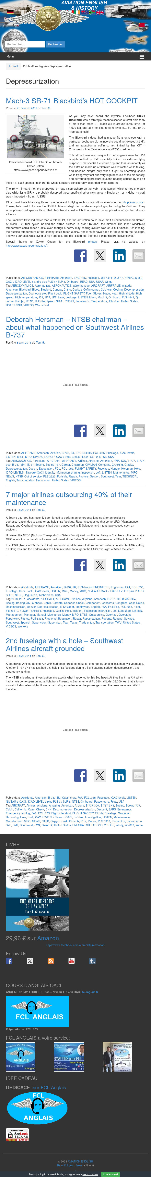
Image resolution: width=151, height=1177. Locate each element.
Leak (61, 297)
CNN (49, 809)
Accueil (13, 66)
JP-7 (120, 278)
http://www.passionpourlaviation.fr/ (27, 245)
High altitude (126, 293)
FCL (57, 468)
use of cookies (90, 1174)
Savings (129, 618)
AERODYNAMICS (32, 278)
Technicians (46, 595)
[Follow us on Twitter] (30, 961)
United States (129, 301)
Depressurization (16, 293)
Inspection (87, 472)
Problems (50, 618)
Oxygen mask (59, 821)
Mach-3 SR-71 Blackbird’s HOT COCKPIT (72, 100)
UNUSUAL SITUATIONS (87, 825)
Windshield (42, 305)
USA (92, 282)
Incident (77, 611)
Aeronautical (42, 285)
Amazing (54, 805)
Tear (118, 476)
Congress (121, 603)
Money (74, 591)
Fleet (137, 607)
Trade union (86, 622)
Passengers (101, 801)
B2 (74, 587)
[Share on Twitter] (100, 255)
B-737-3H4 (19, 464)
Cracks (128, 464)
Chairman (78, 464)
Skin (8, 825)
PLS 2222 (49, 476)
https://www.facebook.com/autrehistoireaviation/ (75, 945)
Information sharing (68, 472)
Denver (31, 607)
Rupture (83, 476)
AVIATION (120, 461)
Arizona (79, 805)
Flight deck (55, 293)
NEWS (10, 476)
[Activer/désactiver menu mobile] (142, 56)
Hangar (115, 468)
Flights (99, 813)
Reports (106, 618)
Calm (31, 809)
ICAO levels (127, 453)
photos (92, 241)
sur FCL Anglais (49, 1087)
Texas (73, 622)
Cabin (47, 603)
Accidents (27, 587)
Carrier (66, 464)
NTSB (103, 457)
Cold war (106, 289)
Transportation (26, 480)
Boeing (39, 464)
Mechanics (54, 614)
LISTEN (83, 297)
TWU (118, 622)
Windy (119, 825)
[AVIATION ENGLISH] (48, 18)
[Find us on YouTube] (71, 961)
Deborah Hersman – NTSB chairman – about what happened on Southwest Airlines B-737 (75, 326)
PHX (83, 821)
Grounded (124, 813)
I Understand (110, 1174)
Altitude (126, 285)
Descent (102, 809)
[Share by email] (139, 255)
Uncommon (43, 480)
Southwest (107, 476)
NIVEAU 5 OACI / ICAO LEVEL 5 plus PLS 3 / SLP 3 (38, 801)
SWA (37, 825)
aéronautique (81, 285)
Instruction (104, 611)
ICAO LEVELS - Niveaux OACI (25, 472)
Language (124, 611)
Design (33, 468)
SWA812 (47, 825)
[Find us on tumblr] (92, 961)
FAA (127, 587)
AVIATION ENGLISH (80, 1161)
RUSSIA (40, 301)
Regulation (30, 595)
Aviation (55, 453)
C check (37, 603)
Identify (49, 472)
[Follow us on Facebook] (9, 961)
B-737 (65, 453)
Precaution (118, 821)
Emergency (124, 809)
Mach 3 (102, 297)
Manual (41, 614)
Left (98, 472)
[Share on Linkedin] (119, 255)
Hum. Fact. (26, 591)
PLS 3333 (37, 618)
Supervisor (54, 622)
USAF (99, 282)
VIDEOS (28, 305)
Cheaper (69, 603)
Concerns (104, 464)
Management (14, 614)
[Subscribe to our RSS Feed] (51, 961)
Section (94, 476)
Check (80, 603)
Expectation (46, 468)
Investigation (93, 817)
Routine (117, 618)
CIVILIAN (91, 464)
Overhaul (111, 614)
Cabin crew (69, 797)
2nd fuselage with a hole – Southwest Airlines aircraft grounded (64, 644)
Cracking (117, 464)
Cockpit (77, 289)
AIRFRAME (52, 278)
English (95, 607)
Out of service (33, 476)
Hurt (30, 817)
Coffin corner (91, 289)
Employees (82, 607)
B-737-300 (114, 599)
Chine (67, 289)
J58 (41, 297)
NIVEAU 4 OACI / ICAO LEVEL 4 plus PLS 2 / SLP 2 (65, 457)
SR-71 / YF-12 (65, 301)
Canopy (57, 289)
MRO (28, 457)
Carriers (57, 603)
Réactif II (62, 1165)
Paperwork (12, 618)
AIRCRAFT (98, 285)
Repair (73, 476)
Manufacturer (14, 821)
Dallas (140, 603)
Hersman (127, 468)
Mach (92, 297)
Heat (114, 293)
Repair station (91, 618)
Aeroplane (39, 461)
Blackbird (25, 289)
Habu (106, 293)
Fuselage (93, 278)
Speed (50, 301)
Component (93, 603)
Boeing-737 (53, 464)
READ (83, 282)
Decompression (134, 289)
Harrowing (12, 817)
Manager (29, 614)
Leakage (71, 297)
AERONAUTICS (62, 285)
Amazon (48, 938)
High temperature (26, 297)
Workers (23, 626)
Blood (35, 289)
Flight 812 (12, 611)
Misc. (20, 457)
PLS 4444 (128, 297)
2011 (22, 599)
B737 (30, 464)
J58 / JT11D (108, 278)
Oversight (125, 614)
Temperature (99, 301)
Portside (62, 476)
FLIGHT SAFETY (73, 293)
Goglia (60, 611)
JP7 (54, 297)
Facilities (113, 607)
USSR (18, 305)
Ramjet (19, 301)
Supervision (39, 622)
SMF (15, 825)
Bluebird (46, 289)
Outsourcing (96, 614)
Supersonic (82, 301)
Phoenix (74, 821)
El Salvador (85, 587)
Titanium (114, 301)
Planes (25, 618)
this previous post (133, 202)
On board (72, 282)
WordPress (76, 1165)
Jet (115, 611)
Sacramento (134, 821)
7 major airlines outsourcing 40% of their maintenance (69, 498)
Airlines (82, 461)
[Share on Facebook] (80, 255)
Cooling (118, 289)
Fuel (88, 293)
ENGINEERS (84, 453)
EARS (112, 809)
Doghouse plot (38, 293)
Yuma (139, 825)
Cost (132, 603)
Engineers (117, 587)
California (21, 809)
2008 (14, 599)
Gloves (97, 293)
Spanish (25, 622)
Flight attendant (61, 813)
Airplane (93, 461)
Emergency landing (18, 813)
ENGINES (80, 278)
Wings (108, 282)
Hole (137, 468)
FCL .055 (99, 453)
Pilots (113, 801)
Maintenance (121, 472)
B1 (72, 453)
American (66, 278)
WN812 (129, 825)
